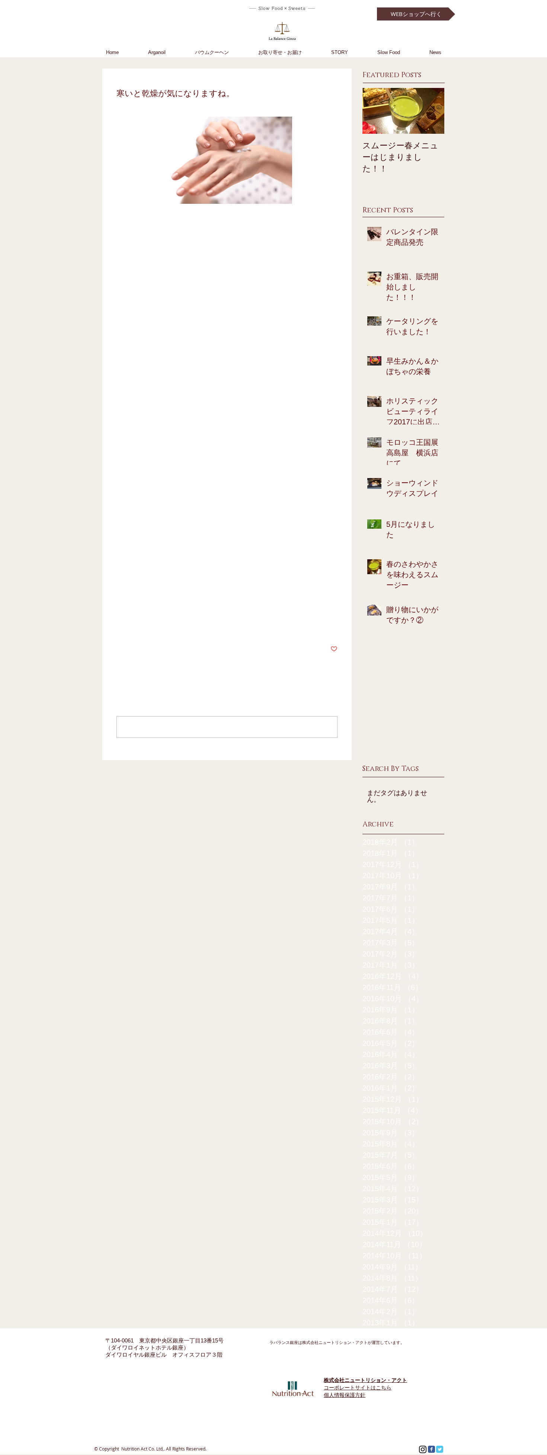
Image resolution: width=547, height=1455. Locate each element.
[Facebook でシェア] (120, 626)
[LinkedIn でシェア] (156, 626)
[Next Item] (432, 111)
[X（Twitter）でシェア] (138, 626)
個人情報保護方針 (344, 1395)
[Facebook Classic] (431, 1449)
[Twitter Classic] (439, 1449)
